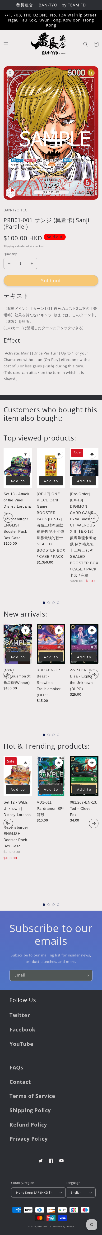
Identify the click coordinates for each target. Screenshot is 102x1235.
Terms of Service (32, 1095)
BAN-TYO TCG (44, 1226)
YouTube (21, 1043)
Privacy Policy (28, 1138)
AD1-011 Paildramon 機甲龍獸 (51, 808)
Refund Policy (28, 1124)
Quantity (10, 254)
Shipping (9, 246)
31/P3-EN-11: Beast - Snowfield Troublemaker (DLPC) (48, 682)
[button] (6, 44)
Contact (20, 1081)
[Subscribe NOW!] (87, 975)
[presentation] (8, 518)
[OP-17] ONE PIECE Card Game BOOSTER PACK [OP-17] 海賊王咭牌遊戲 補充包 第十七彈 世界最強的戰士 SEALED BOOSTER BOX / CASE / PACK (51, 525)
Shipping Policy (30, 1110)
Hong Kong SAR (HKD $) (33, 1192)
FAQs (16, 1067)
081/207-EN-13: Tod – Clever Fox (83, 808)
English (76, 1192)
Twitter (19, 1015)
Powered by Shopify (63, 1226)
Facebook (22, 1029)
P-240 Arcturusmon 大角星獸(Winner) (17, 676)
